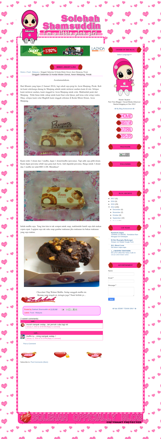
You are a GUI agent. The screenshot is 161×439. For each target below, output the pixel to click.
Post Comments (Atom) (39, 362)
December (117, 209)
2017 (113, 198)
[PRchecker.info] (124, 156)
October (116, 215)
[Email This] (67, 309)
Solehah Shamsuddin (40, 309)
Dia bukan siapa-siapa (118, 247)
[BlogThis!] (69, 309)
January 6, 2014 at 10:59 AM (36, 327)
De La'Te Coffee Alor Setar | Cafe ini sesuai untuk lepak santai (123, 254)
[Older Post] (94, 357)
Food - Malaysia (33, 72)
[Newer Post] (29, 357)
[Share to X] (71, 309)
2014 (113, 207)
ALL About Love (117, 245)
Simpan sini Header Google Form (122, 242)
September (117, 218)
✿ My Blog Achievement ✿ (124, 109)
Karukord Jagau (117, 233)
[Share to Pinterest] (76, 309)
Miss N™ (29, 333)
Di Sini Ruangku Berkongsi (122, 240)
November (117, 212)
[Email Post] (62, 309)
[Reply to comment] (53, 327)
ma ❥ (28, 321)
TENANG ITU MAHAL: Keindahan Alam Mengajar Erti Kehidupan (124, 235)
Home (22, 72)
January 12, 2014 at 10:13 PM (36, 338)
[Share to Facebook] (74, 309)
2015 (113, 204)
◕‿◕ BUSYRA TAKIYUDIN (120, 251)
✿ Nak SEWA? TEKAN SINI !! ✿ (124, 308)
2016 (113, 201)
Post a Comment (29, 344)
